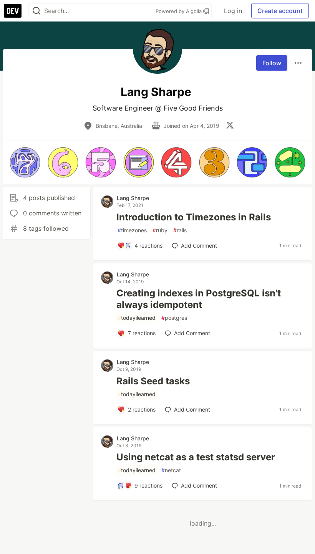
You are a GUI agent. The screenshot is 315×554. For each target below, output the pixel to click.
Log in (233, 11)
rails (180, 230)
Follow (271, 63)
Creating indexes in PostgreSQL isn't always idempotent (198, 299)
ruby (160, 230)
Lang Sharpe (133, 198)
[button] (25, 162)
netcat (171, 470)
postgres (174, 317)
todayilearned (137, 317)
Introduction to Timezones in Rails (193, 217)
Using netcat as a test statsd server (195, 457)
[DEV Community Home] (12, 10)
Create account (280, 11)
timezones (132, 230)
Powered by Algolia (179, 11)
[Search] (36, 11)
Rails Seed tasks (153, 381)
